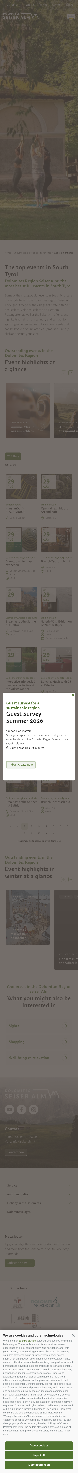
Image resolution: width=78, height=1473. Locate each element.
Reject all (39, 1455)
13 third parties (27, 1340)
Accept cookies (39, 1445)
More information (39, 1464)
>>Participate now (21, 765)
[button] (73, 1335)
